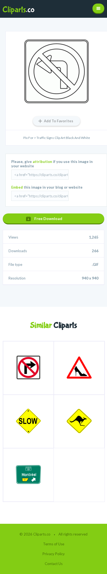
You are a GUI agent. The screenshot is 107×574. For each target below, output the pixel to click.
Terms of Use (53, 544)
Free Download (48, 218)
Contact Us (54, 563)
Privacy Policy (54, 554)
